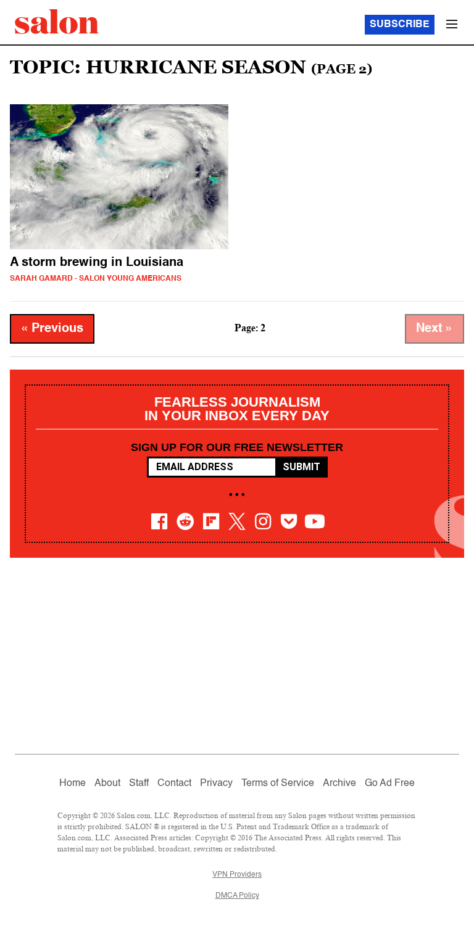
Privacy (216, 784)
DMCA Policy (237, 896)
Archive (339, 784)
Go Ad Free (390, 784)
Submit (301, 467)
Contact (174, 784)
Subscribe (400, 25)
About (107, 784)
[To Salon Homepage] (57, 21)
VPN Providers (237, 875)
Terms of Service (277, 784)
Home (72, 784)
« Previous (52, 329)
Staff (139, 784)
